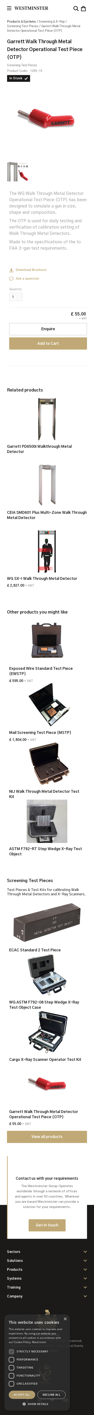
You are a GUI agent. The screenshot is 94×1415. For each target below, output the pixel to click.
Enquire (48, 329)
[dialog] (37, 1362)
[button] (83, 8)
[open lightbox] (46, 118)
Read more (39, 1342)
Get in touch (47, 1225)
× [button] (65, 1319)
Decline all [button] (51, 1395)
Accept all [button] (22, 1395)
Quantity (15, 289)
